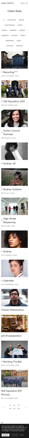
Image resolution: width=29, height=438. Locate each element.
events (20, 25)
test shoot (10, 46)
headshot (13, 30)
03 (18, 405)
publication (10, 40)
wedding (19, 46)
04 (10, 408)
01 (10, 405)
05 (14, 408)
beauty (21, 20)
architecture (11, 20)
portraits (14, 35)
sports (19, 40)
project (22, 35)
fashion (4, 30)
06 (19, 408)
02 (14, 405)
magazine (5, 35)
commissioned (10, 25)
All (4, 20)
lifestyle (22, 30)
